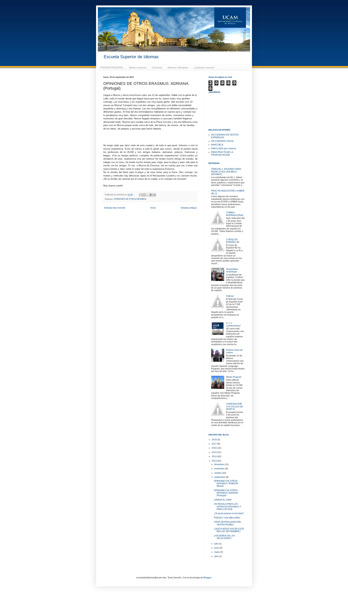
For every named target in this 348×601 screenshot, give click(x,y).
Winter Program (233, 377)
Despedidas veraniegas (232, 270)
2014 (214, 456)
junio (217, 548)
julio (216, 543)
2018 (214, 439)
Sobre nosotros (137, 67)
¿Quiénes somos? (204, 67)
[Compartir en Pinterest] (154, 195)
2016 (214, 448)
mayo (217, 552)
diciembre (219, 464)
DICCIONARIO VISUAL (222, 141)
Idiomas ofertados (178, 67)
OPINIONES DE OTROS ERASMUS (130, 199)
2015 (214, 452)
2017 (214, 443)
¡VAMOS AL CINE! (223, 500)
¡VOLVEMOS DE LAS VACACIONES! (224, 537)
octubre (218, 473)
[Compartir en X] (147, 195)
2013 (214, 461)
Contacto (157, 67)
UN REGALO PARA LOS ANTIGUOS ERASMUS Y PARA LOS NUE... (227, 507)
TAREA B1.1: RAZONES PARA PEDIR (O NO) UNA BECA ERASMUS (226, 172)
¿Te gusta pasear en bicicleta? (229, 513)
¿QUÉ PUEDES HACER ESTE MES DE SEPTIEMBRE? (229, 530)
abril (216, 556)
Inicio (153, 208)
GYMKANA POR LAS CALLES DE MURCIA (234, 406)
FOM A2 (230, 296)
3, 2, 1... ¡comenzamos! (233, 324)
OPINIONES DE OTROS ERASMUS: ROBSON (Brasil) (226, 483)
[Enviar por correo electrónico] (140, 195)
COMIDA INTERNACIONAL (235, 213)
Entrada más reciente (114, 208)
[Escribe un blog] (144, 195)
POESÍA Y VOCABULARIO (227, 517)
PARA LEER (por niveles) (223, 148)
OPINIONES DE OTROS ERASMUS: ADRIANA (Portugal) (226, 493)
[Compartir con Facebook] (151, 195)
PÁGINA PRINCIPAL (111, 67)
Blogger (207, 577)
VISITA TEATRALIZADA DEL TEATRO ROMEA (227, 523)
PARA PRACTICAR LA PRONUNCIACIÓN (222, 153)
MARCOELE (217, 144)
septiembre (220, 477)
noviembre (219, 468)
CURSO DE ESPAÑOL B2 (232, 240)
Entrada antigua (189, 208)
